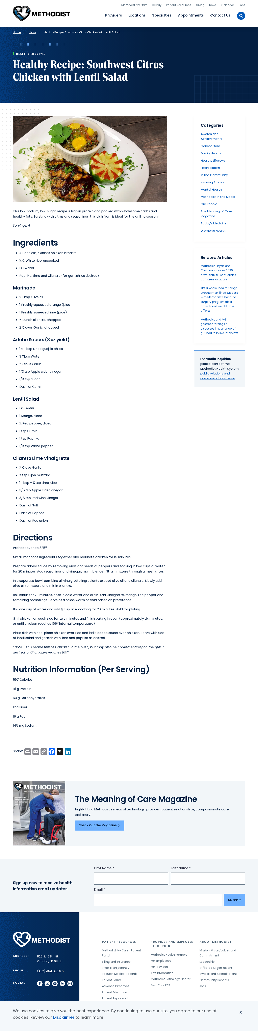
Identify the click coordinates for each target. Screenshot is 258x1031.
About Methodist (216, 942)
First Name (111, 868)
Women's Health (213, 230)
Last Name (188, 868)
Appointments (191, 15)
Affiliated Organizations (216, 968)
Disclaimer (63, 1017)
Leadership (207, 962)
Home (17, 32)
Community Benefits (214, 980)
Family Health (211, 153)
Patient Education (114, 992)
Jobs (242, 5)
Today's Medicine (214, 223)
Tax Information (162, 973)
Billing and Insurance (116, 962)
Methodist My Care (134, 5)
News (212, 5)
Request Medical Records (119, 974)
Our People (209, 204)
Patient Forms (112, 980)
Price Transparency (115, 968)
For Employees (161, 961)
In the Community (214, 175)
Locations (137, 15)
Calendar (227, 5)
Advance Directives (115, 986)
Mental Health (211, 189)
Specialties (162, 15)
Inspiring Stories (212, 182)
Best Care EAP (160, 985)
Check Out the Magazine (97, 825)
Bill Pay (156, 5)
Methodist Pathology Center (170, 979)
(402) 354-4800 (49, 971)
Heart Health (210, 168)
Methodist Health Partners (169, 955)
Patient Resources (178, 5)
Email (107, 889)
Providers (113, 15)
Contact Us (220, 15)
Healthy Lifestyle (213, 160)
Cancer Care (210, 146)
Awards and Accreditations (218, 974)
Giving (200, 5)
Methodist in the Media (218, 197)
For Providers (160, 967)
